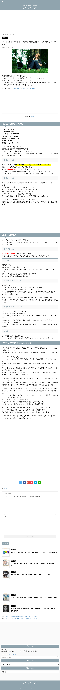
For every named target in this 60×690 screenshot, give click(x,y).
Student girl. (15, 88)
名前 (5, 516)
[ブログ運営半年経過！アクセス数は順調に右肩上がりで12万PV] (35, 482)
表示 (32, 116)
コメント (6, 498)
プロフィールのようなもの (9, 654)
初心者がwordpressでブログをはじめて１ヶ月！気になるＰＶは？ (33, 574)
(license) (32, 88)
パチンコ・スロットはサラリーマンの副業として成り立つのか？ (22, 618)
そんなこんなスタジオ (30, 8)
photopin (26, 88)
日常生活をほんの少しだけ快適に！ (30, 686)
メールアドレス (8, 522)
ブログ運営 (6, 488)
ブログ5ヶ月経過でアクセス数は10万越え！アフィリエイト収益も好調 (34, 552)
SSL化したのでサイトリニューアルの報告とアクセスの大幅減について (34, 597)
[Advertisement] (30, 21)
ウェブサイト (7, 529)
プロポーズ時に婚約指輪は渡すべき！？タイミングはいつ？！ (21, 616)
